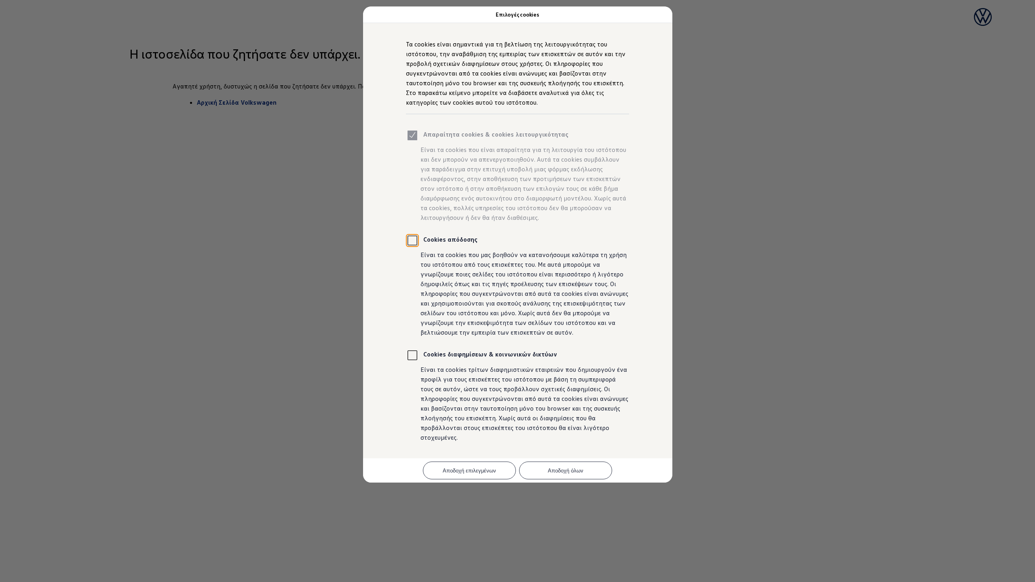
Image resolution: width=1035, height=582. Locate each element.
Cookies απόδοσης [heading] (450, 239)
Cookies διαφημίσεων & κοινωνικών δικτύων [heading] (490, 354)
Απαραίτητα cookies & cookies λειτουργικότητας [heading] (495, 134)
